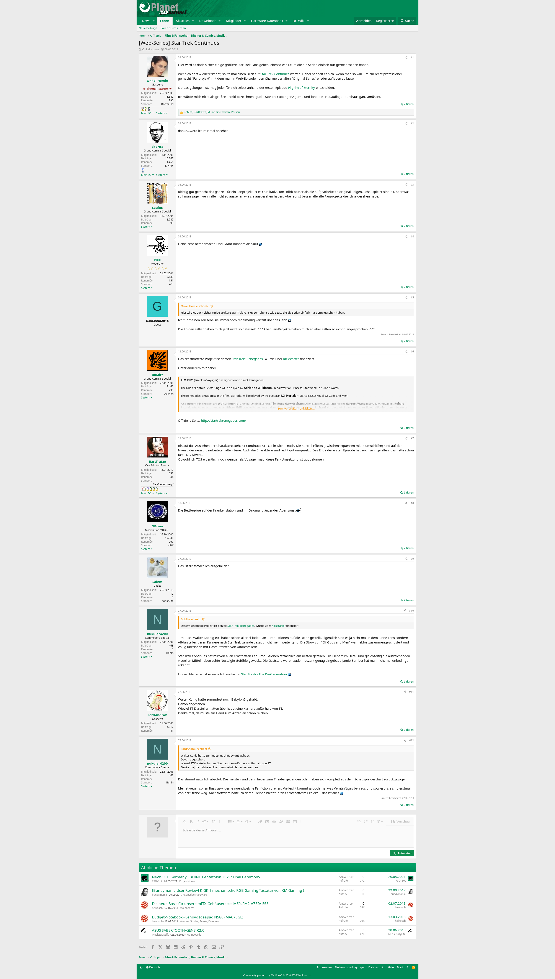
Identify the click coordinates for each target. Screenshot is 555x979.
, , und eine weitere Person (212, 112)
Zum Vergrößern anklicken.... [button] (296, 408)
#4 (412, 236)
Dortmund (167, 104)
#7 (412, 438)
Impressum (324, 967)
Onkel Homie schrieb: (194, 306)
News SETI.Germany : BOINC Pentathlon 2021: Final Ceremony (206, 876)
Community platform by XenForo (277, 975)
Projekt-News (187, 881)
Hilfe (391, 967)
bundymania (159, 895)
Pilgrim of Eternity (301, 87)
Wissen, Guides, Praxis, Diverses (199, 921)
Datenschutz (376, 967)
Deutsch (154, 967)
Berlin (169, 653)
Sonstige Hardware (195, 895)
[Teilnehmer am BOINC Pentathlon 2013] (148, 489)
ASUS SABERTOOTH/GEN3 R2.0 (178, 930)
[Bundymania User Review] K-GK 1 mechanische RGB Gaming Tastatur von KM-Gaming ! (228, 890)
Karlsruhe (167, 601)
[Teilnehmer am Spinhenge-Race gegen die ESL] (149, 109)
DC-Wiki (299, 20)
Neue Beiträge (148, 28)
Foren (164, 20)
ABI (171, 284)
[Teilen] (406, 57)
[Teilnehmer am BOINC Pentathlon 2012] (145, 489)
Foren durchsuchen (173, 28)
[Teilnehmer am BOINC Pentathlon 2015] (154, 489)
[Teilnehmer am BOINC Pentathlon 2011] (143, 489)
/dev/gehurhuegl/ (163, 484)
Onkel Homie (150, 49)
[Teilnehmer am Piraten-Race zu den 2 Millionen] (145, 109)
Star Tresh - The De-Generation (264, 674)
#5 (412, 297)
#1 (412, 57)
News (146, 20)
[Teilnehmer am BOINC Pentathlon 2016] (157, 489)
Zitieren (409, 104)
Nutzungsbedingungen (350, 967)
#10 (411, 610)
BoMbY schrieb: (191, 619)
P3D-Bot (157, 881)
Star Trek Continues (274, 74)
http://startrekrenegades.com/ (223, 420)
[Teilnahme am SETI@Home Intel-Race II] (143, 170)
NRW (170, 545)
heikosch (157, 908)
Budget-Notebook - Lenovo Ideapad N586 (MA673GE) (197, 917)
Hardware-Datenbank (267, 20)
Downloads (207, 20)
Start (400, 967)
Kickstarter (291, 359)
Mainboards (187, 908)
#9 (412, 559)
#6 (412, 351)
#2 (412, 123)
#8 (412, 503)
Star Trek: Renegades (247, 359)
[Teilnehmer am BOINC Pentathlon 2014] (151, 489)
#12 (411, 740)
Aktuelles (182, 20)
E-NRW (169, 166)
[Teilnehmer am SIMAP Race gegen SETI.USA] (143, 109)
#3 (412, 184)
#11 (411, 692)
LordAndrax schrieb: (194, 749)
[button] (154, 21)
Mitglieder (233, 20)
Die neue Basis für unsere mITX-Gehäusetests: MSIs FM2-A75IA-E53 (210, 903)
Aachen (168, 394)
